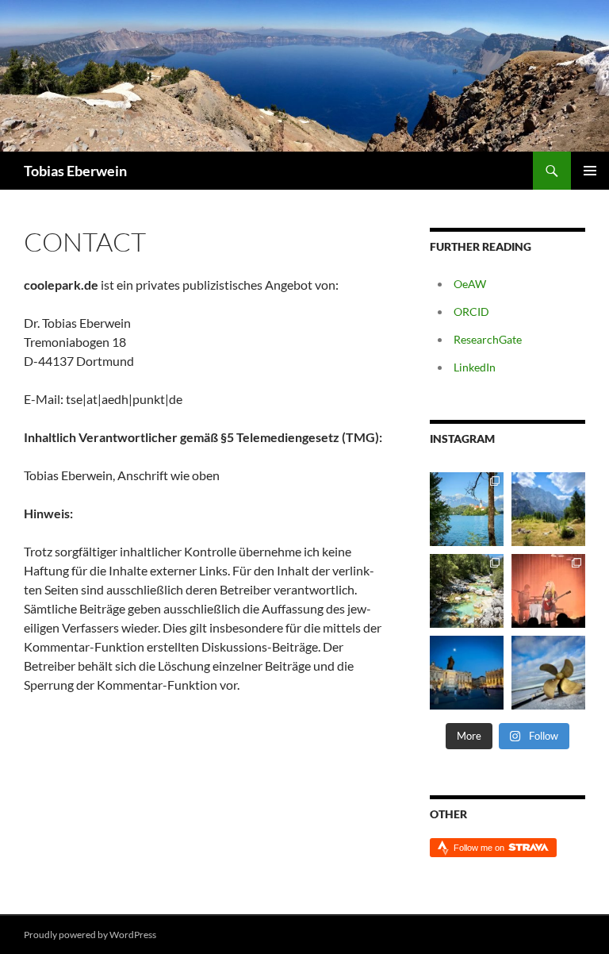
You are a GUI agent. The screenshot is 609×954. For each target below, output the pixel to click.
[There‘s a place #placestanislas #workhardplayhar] (467, 673)
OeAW (470, 283)
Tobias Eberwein (75, 170)
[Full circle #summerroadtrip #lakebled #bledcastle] (467, 509)
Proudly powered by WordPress (90, 935)
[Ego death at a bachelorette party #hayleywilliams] (548, 591)
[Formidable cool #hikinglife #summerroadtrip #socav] (467, 591)
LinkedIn (475, 367)
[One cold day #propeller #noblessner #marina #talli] (548, 673)
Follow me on (480, 847)
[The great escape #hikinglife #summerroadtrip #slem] (548, 509)
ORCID (471, 311)
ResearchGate (488, 339)
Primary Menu (590, 171)
